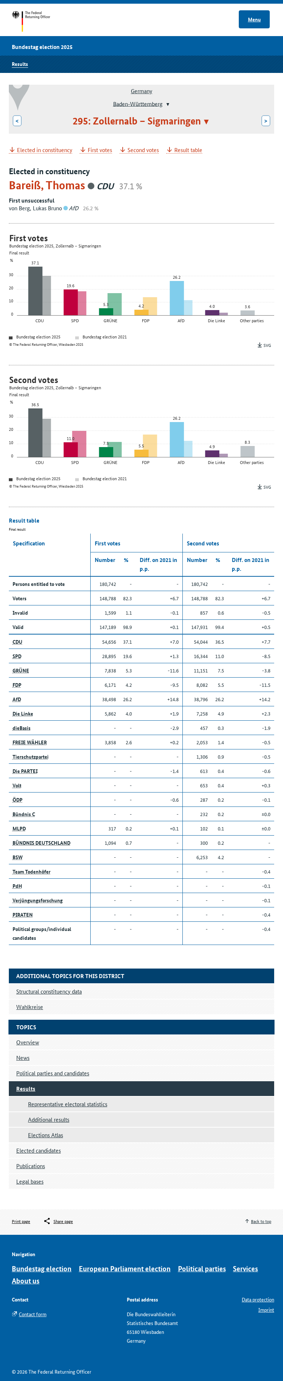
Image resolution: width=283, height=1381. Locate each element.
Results (20, 63)
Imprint (266, 1309)
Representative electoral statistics (67, 1104)
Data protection (258, 1299)
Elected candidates (38, 1150)
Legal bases (29, 1181)
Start (38, 21)
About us (25, 1280)
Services (245, 1268)
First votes (100, 150)
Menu (254, 19)
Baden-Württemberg (138, 103)
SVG (267, 344)
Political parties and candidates (52, 1073)
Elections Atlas (45, 1135)
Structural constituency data (49, 991)
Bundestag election (41, 1268)
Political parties (202, 1268)
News (22, 1057)
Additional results (48, 1119)
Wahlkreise (29, 1007)
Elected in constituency (44, 150)
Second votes (143, 150)
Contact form (32, 1314)
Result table (188, 150)
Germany (141, 91)
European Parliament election (125, 1268)
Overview (27, 1042)
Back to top (261, 1220)
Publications (30, 1166)
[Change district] (167, 104)
